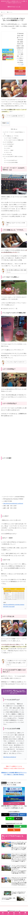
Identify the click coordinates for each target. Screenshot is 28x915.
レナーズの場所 (8, 146)
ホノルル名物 (17, 782)
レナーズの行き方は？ (9, 144)
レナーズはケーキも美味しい (11, 138)
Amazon (21, 67)
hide (8, 123)
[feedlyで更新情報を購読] (20, 826)
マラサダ (4, 784)
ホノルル (4, 782)
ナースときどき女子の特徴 (11, 162)
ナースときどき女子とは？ (11, 160)
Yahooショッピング (20, 73)
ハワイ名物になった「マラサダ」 (11, 135)
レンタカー (7, 148)
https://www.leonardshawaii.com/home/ (13, 503)
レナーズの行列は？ (8, 142)
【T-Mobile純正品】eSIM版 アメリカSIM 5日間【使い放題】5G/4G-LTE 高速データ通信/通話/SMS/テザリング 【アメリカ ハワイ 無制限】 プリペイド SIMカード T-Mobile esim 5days (20, 48)
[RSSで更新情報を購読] (14, 829)
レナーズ (10, 784)
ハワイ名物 (11, 782)
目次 (12, 129)
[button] (18, 818)
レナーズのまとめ (8, 154)
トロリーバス (8, 152)
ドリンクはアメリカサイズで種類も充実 (14, 140)
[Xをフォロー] (7, 826)
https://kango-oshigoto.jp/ (9, 757)
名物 (15, 784)
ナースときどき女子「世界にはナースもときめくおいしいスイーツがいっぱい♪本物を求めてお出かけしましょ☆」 (14, 692)
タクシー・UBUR (9, 150)
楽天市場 (21, 70)
